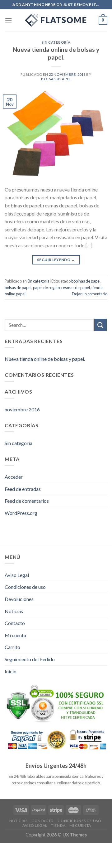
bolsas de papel (18, 287)
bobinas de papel (85, 281)
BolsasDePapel (56, 79)
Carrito (12, 647)
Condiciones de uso (25, 587)
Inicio (10, 671)
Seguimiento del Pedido (30, 659)
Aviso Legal (17, 575)
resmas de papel (75, 287)
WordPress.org (21, 513)
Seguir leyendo (56, 259)
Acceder (14, 477)
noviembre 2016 (22, 409)
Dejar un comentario (89, 293)
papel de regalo (46, 287)
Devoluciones (19, 599)
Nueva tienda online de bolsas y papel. (56, 53)
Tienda (58, 825)
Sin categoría (56, 42)
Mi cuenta (15, 635)
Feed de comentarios (27, 501)
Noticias (14, 611)
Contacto (15, 623)
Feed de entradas (23, 489)
